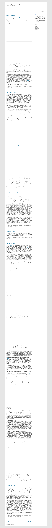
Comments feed (37, 28)
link (19, 17)
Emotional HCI (9, 45)
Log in (36, 26)
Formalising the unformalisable (13, 192)
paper (25, 195)
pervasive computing (9, 480)
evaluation (24, 237)
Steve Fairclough (11, 87)
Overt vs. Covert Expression (12, 92)
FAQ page (21, 302)
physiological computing (11, 139)
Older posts (8, 521)
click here (42, 20)
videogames (11, 187)
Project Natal (15, 139)
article (8, 94)
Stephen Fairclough (41, 16)
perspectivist (29, 80)
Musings (14, 86)
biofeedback (24, 186)
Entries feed (36, 27)
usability (29, 86)
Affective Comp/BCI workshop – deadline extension (17, 145)
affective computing (22, 86)
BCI (23, 479)
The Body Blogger (12, 7)
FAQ (30, 479)
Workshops (28, 7)
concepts (26, 86)
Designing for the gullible (11, 243)
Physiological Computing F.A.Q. (13, 300)
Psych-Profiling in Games (11, 485)
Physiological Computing (13, 4)
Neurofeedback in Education (12, 156)
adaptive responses (21, 138)
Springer (38, 21)
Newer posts (30, 521)
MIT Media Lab (20, 339)
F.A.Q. (7, 7)
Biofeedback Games (18, 7)
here (21, 488)
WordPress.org (37, 29)
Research (16, 86)
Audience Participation (11, 15)
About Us (33, 7)
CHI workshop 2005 (10, 231)
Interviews (24, 7)
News (15, 138)
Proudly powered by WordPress (10, 524)
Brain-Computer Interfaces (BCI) (10, 358)
